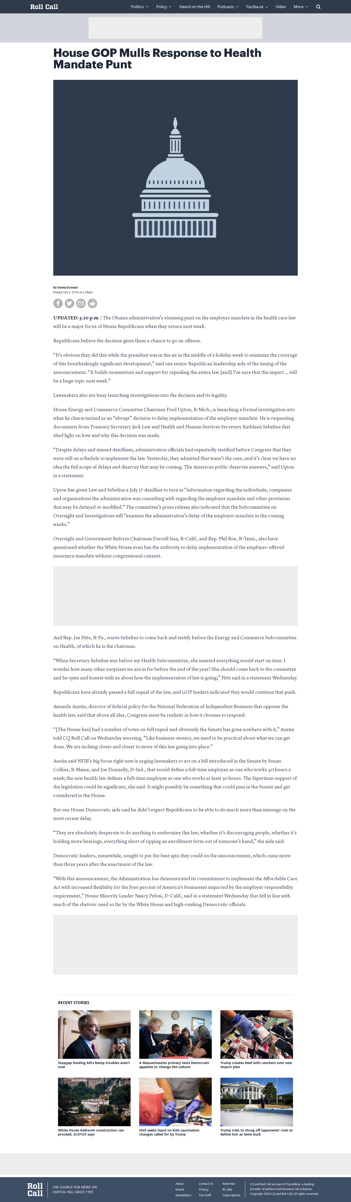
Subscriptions (231, 1195)
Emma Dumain (68, 287)
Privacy (203, 1189)
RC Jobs (227, 1189)
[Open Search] (318, 6)
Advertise (229, 1184)
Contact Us (206, 1184)
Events (180, 1189)
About (179, 1184)
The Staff (205, 1195)
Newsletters (183, 1195)
